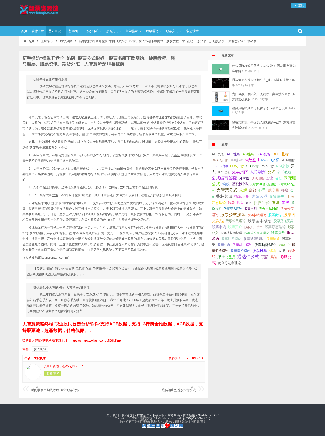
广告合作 (143, 415)
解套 (272, 251)
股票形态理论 (275, 227)
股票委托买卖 (283, 221)
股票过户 (284, 245)
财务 (282, 250)
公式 (271, 172)
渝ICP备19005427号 (196, 418)
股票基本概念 (259, 221)
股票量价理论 (240, 251)
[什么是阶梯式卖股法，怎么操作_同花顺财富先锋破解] (221, 68)
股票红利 (224, 245)
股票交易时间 (269, 209)
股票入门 (172, 31)
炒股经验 (261, 202)
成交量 (273, 190)
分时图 (244, 178)
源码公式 (112, 31)
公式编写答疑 (224, 177)
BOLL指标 (281, 154)
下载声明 (158, 415)
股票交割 (250, 209)
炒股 (248, 203)
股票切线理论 (257, 215)
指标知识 (224, 196)
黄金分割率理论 (229, 263)
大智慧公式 (226, 190)
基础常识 (54, 31)
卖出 (269, 178)
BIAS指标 (263, 154)
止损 (290, 196)
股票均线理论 (236, 221)
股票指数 (278, 233)
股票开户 (235, 227)
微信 (300, 5)
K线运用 (252, 160)
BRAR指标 (220, 160)
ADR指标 (234, 154)
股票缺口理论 (242, 245)
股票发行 (274, 215)
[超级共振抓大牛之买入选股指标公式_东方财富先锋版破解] (221, 125)
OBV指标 (237, 166)
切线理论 (258, 178)
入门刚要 (258, 172)
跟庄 (221, 257)
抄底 (284, 190)
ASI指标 (248, 154)
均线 (226, 184)
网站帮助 (173, 415)
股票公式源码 (233, 214)
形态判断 (92, 31)
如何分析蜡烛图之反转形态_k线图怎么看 (260, 108)
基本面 (73, 31)
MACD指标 (270, 160)
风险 (273, 257)
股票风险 (66, 41)
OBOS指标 (220, 166)
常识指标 (132, 31)
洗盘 (240, 203)
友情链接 (189, 415)
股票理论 (152, 31)
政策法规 (276, 196)
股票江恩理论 (231, 239)
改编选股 (259, 196)
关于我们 (112, 415)
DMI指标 (236, 160)
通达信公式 (248, 256)
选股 (231, 257)
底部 (252, 190)
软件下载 (38, 31)
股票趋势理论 (265, 245)
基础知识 (240, 184)
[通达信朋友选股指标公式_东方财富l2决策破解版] (221, 82)
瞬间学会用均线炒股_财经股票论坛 (55, 389)
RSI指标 (282, 166)
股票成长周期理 (231, 233)
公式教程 (284, 172)
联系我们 (128, 415)
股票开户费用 (253, 227)
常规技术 (192, 31)
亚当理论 (224, 172)
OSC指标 (252, 166)
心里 (262, 190)
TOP (215, 415)
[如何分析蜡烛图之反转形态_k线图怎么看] (221, 111)
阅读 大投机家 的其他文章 (52, 373)
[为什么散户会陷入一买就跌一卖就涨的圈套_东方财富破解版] (221, 97)
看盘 (276, 202)
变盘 (278, 178)
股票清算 (273, 239)
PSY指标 (267, 166)
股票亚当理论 (233, 209)
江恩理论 (219, 203)
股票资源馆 (47, 12)
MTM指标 (288, 160)
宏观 (243, 190)
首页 (24, 31)
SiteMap (203, 415)
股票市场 (219, 227)
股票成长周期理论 (256, 233)
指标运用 (241, 196)
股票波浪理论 (253, 239)
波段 (231, 203)
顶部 (264, 257)
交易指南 (240, 172)
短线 (285, 202)
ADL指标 (218, 154)
